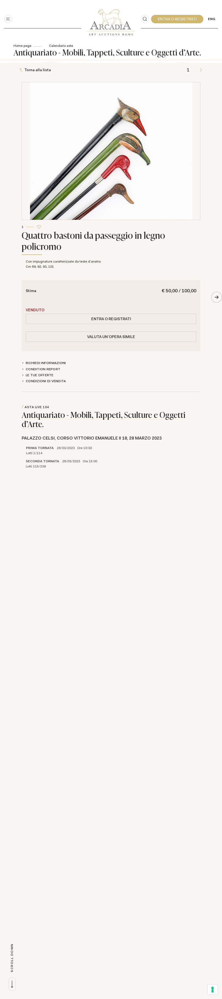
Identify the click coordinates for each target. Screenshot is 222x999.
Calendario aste (61, 46)
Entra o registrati (111, 318)
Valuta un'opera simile (111, 336)
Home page (22, 46)
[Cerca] (145, 19)
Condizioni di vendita (46, 381)
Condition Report (43, 369)
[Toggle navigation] (8, 19)
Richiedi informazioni (46, 363)
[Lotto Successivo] (201, 70)
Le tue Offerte (40, 375)
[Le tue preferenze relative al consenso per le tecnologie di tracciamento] (212, 989)
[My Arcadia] (177, 19)
